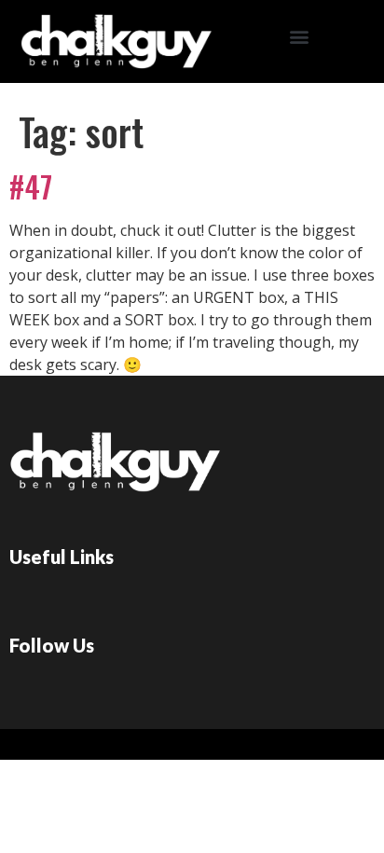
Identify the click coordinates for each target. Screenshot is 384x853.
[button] (298, 36)
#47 (30, 186)
